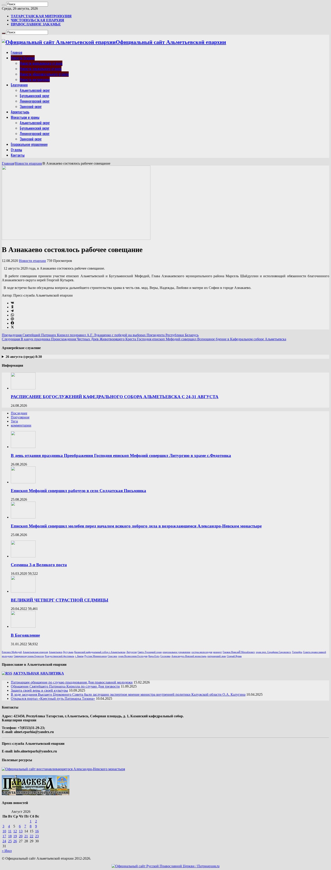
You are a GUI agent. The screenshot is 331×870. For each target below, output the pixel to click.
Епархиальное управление (29, 144)
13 (21, 831)
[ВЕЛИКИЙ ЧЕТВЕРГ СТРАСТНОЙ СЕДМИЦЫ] (23, 591)
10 (4, 831)
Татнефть (297, 652)
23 (37, 836)
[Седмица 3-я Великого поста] (23, 556)
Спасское (112, 656)
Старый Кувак (234, 656)
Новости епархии (28, 163)
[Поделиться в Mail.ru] (12, 319)
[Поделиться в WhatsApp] (12, 315)
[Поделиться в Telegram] (12, 311)
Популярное (20, 417)
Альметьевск (55, 652)
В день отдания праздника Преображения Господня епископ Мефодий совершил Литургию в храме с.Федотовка (121, 455)
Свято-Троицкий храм (150, 652)
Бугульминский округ (34, 95)
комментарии (21, 425)
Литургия (131, 652)
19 (15, 836)
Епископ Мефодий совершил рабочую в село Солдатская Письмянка (78, 490)
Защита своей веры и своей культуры (39, 690)
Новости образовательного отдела (44, 74)
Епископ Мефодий (12, 652)
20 (21, 836)
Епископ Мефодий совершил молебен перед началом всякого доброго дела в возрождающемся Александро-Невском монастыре (136, 526)
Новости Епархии (23, 58)
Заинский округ (31, 106)
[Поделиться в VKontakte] (12, 303)
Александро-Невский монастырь (188, 656)
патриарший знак (216, 656)
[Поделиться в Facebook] (12, 323)
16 (37, 831)
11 (9, 831)
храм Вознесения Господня (132, 656)
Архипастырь (20, 112)
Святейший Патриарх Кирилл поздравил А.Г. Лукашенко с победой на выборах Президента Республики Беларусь (100, 335)
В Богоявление (25, 635)
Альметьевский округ (35, 90)
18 (10, 836)
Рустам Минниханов (95, 656)
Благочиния (19, 85)
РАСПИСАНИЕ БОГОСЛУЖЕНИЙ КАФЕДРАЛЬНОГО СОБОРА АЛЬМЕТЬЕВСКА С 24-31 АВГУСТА (114, 396)
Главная (16, 52)
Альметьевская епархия (35, 652)
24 (4, 841)
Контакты (18, 155)
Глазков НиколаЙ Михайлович (239, 652)
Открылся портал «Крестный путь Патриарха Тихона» (53, 698)
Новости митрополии (35, 79)
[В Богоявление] (23, 626)
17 (4, 836)
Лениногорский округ (35, 101)
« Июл (7, 851)
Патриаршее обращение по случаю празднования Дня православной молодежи (72, 682)
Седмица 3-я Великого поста (39, 564)
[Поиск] (3, 5)
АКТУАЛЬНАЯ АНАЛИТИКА (38, 673)
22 (31, 836)
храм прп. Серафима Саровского (273, 652)
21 (26, 836)
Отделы (16, 149)
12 (15, 831)
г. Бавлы (79, 656)
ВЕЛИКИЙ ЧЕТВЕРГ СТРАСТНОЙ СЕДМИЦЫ (59, 600)
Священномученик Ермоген (29, 656)
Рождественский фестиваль (59, 656)
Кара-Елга (153, 656)
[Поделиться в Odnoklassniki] (12, 307)
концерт (217, 652)
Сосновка (165, 656)
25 (10, 841)
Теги (14, 421)
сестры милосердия (201, 652)
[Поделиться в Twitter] (12, 327)
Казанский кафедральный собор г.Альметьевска (99, 652)
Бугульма (68, 652)
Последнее (19, 413)
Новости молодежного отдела (41, 63)
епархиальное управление (176, 652)
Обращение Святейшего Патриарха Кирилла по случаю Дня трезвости (65, 686)
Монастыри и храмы (25, 117)
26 (15, 841)
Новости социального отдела (40, 68)
